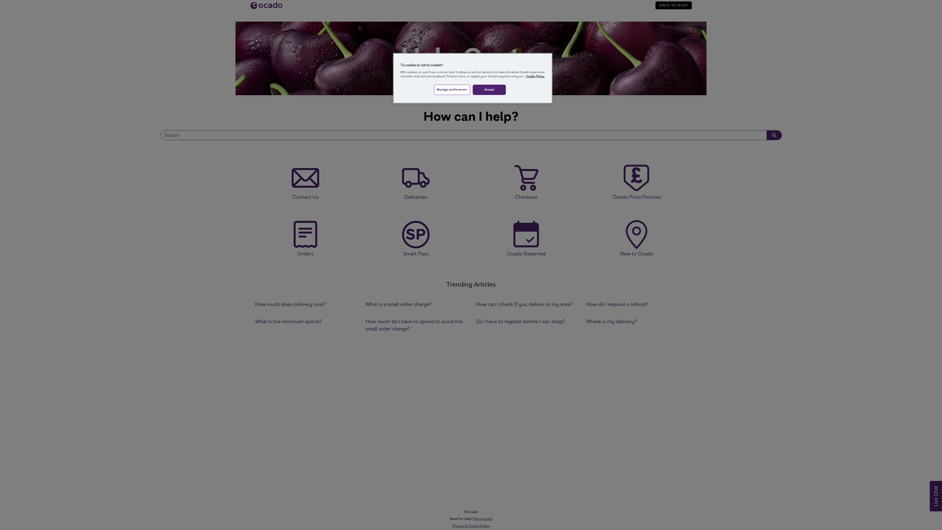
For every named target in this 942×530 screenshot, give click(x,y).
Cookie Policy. (535, 76)
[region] (472, 78)
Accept (489, 89)
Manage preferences (452, 89)
